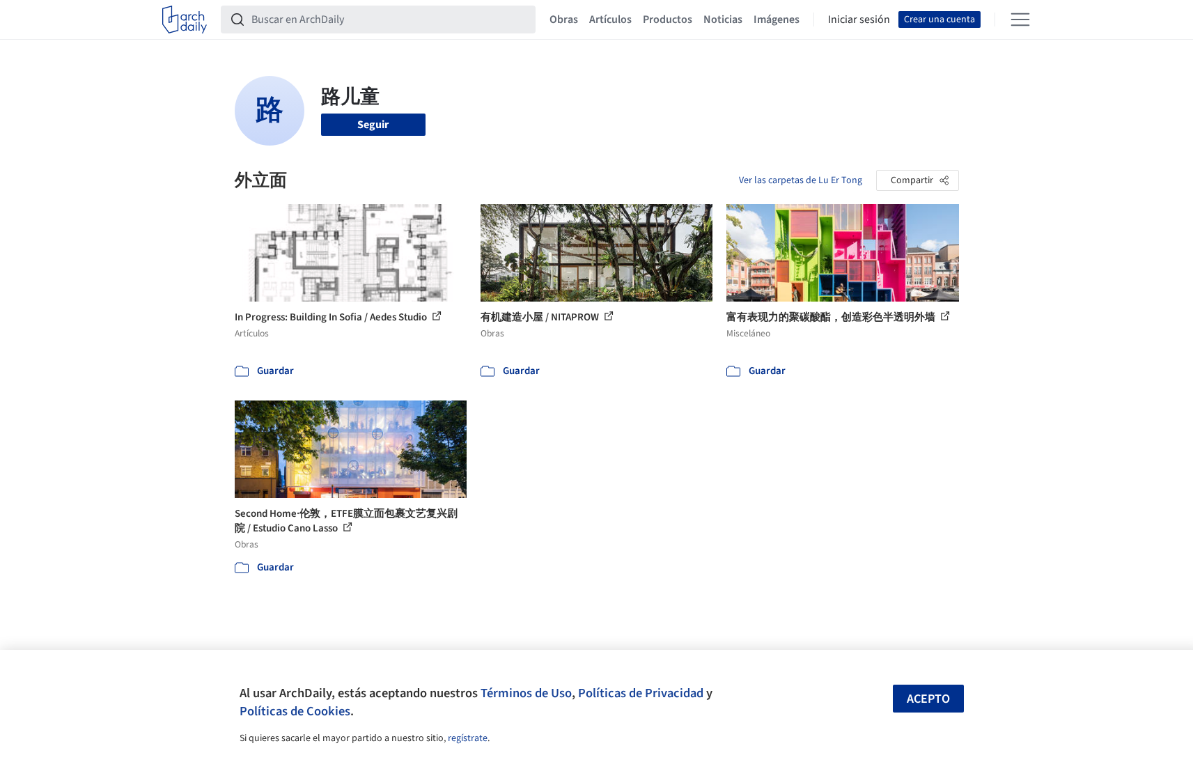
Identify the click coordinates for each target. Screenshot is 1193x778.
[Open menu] (1020, 19)
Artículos (610, 19)
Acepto (928, 699)
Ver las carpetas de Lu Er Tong (800, 180)
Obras (563, 19)
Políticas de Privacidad (640, 693)
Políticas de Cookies (295, 711)
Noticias (722, 19)
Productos (667, 19)
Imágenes (777, 19)
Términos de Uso (526, 693)
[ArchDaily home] (184, 19)
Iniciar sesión (859, 19)
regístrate (468, 738)
